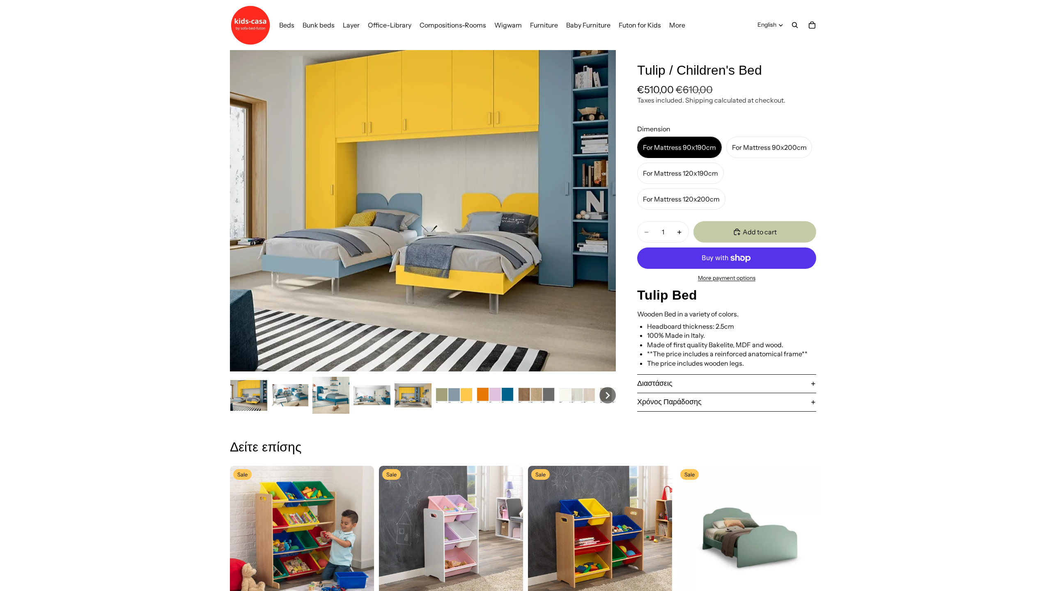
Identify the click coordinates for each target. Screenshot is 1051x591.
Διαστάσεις (654, 383)
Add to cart (760, 232)
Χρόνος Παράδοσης (669, 401)
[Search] (795, 25)
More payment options (726, 278)
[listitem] (677, 25)
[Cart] (812, 25)
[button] (249, 395)
